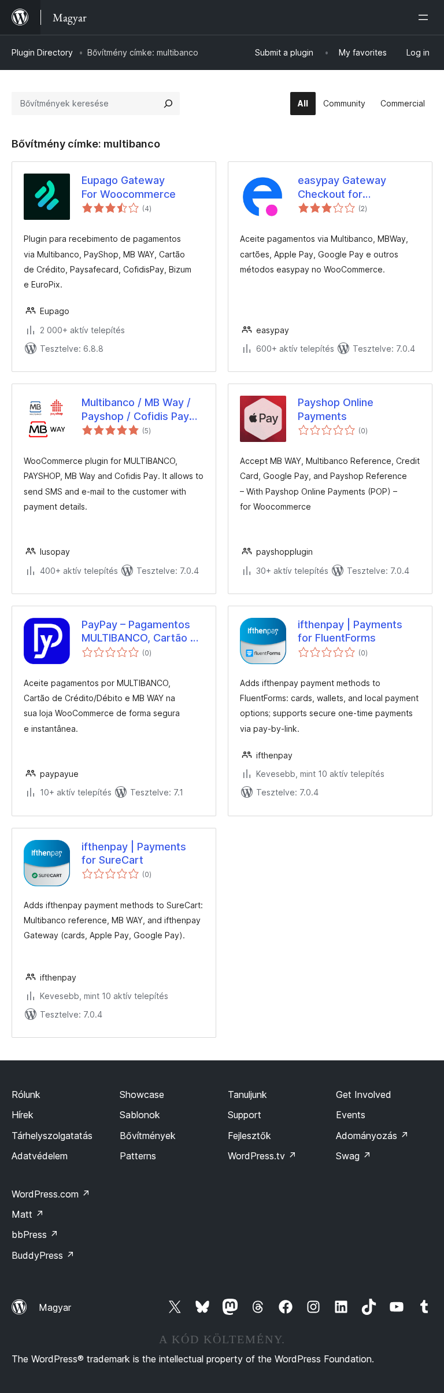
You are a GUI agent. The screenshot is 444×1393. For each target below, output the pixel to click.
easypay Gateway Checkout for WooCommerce (342, 187)
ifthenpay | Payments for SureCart (134, 853)
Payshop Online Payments (335, 409)
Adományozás (372, 1135)
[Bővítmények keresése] (168, 103)
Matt (28, 1214)
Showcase (142, 1094)
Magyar (55, 1307)
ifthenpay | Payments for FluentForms (350, 631)
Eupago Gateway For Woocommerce (129, 187)
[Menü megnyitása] (425, 17)
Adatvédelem (40, 1156)
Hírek (23, 1115)
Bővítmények (148, 1135)
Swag (353, 1156)
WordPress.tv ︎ (262, 1156)
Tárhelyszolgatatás (52, 1135)
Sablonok (140, 1115)
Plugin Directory (42, 52)
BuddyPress (43, 1255)
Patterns (138, 1156)
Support (244, 1115)
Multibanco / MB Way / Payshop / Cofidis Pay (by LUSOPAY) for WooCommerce (136, 409)
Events (350, 1115)
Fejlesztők (249, 1135)
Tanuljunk (247, 1094)
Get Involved (363, 1094)
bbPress (35, 1234)
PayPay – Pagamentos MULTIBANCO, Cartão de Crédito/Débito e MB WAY (142, 631)
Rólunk (26, 1094)
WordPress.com (51, 1194)
